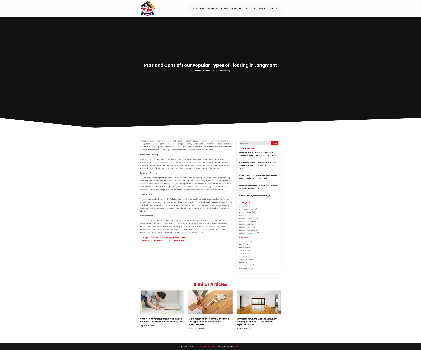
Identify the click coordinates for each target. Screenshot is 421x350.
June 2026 (243, 247)
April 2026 (242, 253)
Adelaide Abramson (201, 70)
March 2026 (243, 256)
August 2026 (243, 241)
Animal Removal (245, 206)
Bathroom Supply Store (248, 233)
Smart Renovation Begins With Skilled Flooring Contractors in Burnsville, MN (161, 320)
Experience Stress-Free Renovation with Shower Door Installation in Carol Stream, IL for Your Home (258, 165)
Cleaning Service (260, 8)
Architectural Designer (247, 218)
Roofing (233, 8)
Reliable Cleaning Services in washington (255, 195)
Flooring (224, 8)
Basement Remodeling (247, 221)
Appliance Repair (245, 212)
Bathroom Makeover (246, 224)
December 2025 (245, 265)
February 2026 (244, 259)
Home (195, 8)
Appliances (243, 215)
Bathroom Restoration (247, 230)
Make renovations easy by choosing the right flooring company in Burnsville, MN (208, 321)
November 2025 (245, 268)
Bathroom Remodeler (247, 227)
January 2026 (244, 262)
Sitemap (238, 346)
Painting (273, 8)
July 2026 (242, 244)
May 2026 (242, 250)
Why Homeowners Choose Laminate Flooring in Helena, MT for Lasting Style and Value (257, 321)
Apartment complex (247, 209)
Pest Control (244, 8)
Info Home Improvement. (207, 346)
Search (274, 143)
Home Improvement (209, 8)
